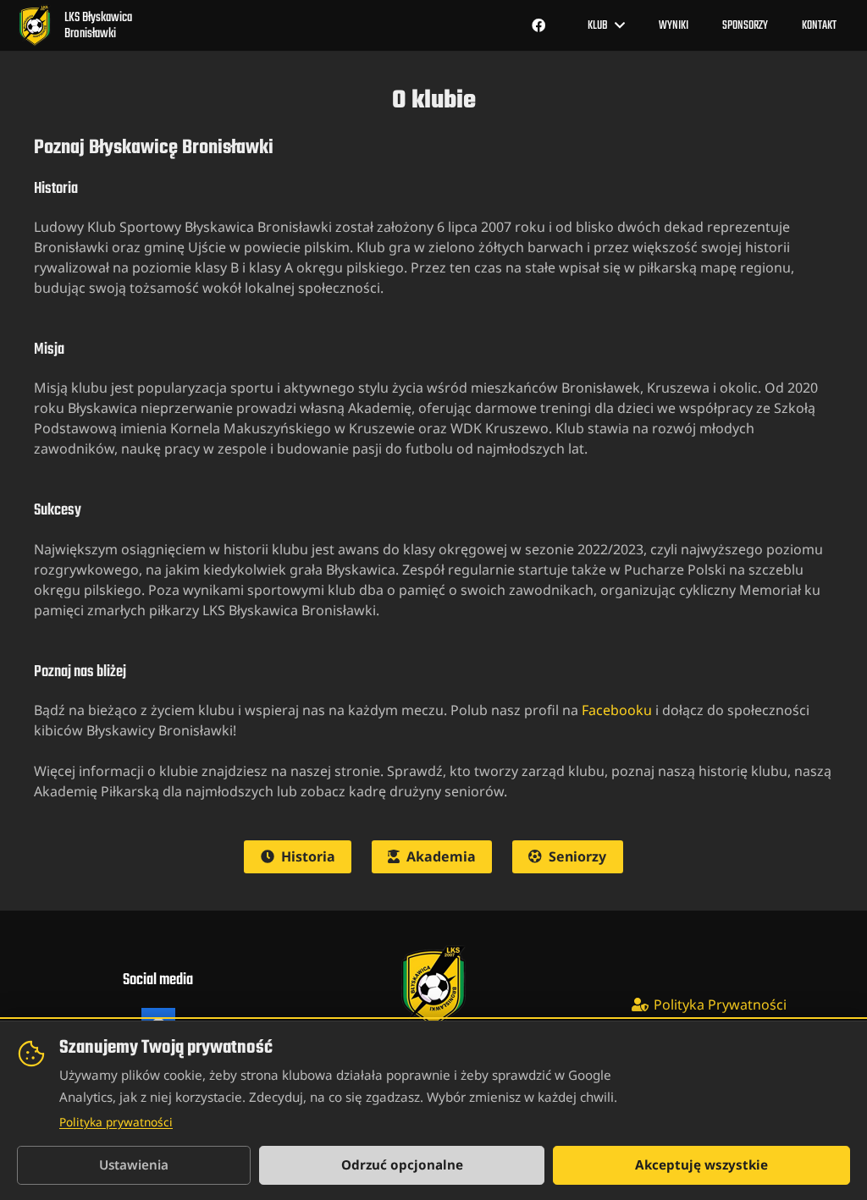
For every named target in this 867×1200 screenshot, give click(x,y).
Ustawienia (133, 1164)
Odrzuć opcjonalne (402, 1164)
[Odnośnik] (73, 25)
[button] (620, 25)
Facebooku (617, 710)
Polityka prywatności (116, 1122)
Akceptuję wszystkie (701, 1164)
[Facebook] (538, 25)
